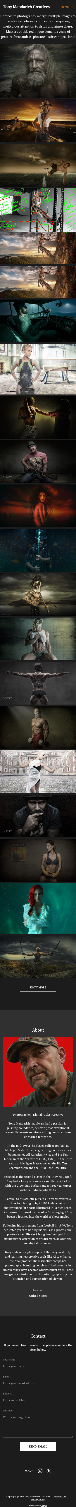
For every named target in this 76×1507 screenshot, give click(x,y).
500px (44, 1505)
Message (8, 1410)
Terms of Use (60, 1496)
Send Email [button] (38, 1446)
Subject (7, 1393)
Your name (9, 1359)
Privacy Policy (38, 1499)
